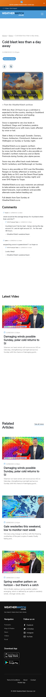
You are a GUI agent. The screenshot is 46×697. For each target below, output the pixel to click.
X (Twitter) (30, 629)
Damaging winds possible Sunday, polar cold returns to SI (21, 340)
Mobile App (21, 683)
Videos (6, 636)
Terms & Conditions (13, 680)
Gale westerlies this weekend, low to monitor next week (22, 528)
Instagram (30, 633)
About (25, 680)
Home (4, 36)
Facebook (30, 625)
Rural (6, 639)
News (11, 36)
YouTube (29, 637)
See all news (39, 424)
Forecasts (7, 625)
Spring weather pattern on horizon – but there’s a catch (21, 583)
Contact (33, 680)
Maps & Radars (9, 628)
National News (9, 59)
